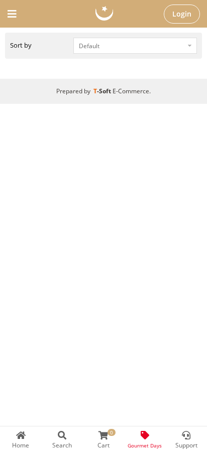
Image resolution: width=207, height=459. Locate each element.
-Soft (103, 91)
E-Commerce (131, 91)
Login (181, 14)
